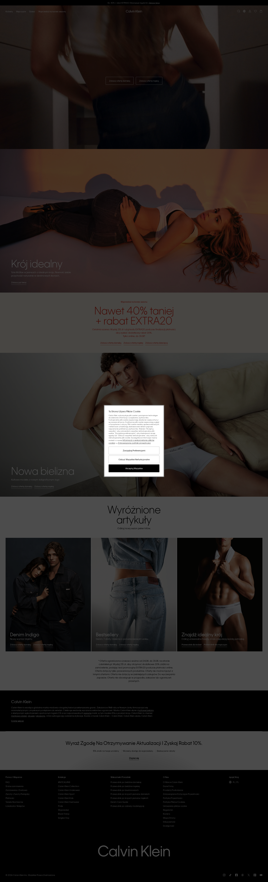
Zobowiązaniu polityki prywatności (134, 443)
